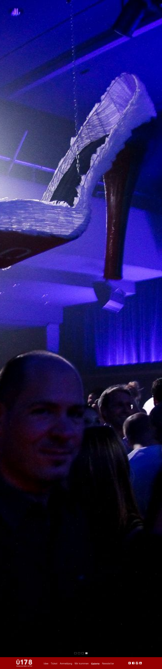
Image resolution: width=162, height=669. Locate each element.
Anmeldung (66, 663)
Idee (46, 663)
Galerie (95, 663)
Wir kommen (82, 663)
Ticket (54, 663)
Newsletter (108, 663)
